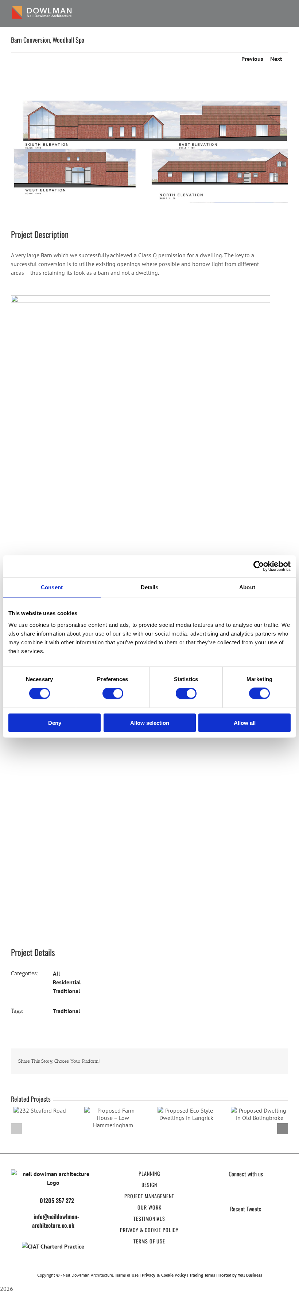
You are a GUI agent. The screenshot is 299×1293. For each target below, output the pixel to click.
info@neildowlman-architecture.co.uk (55, 1221)
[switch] (112, 693)
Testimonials (149, 1218)
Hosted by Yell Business (240, 1275)
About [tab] (247, 587)
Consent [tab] (52, 587)
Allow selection (149, 722)
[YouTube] (252, 1193)
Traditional (66, 991)
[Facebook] (225, 1193)
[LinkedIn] (266, 1193)
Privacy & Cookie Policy (149, 1230)
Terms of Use (149, 1241)
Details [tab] (150, 587)
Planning (149, 1173)
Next (276, 58)
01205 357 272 (57, 1200)
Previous (252, 58)
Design (149, 1184)
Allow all (245, 722)
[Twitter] (238, 1193)
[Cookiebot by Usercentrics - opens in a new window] (259, 566)
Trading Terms (202, 1275)
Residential (67, 982)
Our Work (149, 1207)
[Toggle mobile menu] (285, 13)
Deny (54, 722)
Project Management (149, 1196)
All (56, 973)
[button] (16, 1128)
